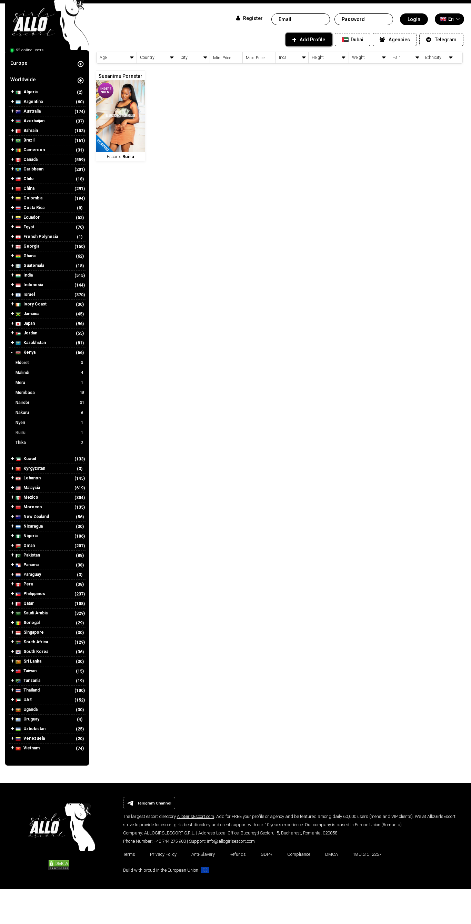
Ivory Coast (34, 304)
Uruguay (30, 719)
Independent (105, 90)
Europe (19, 63)
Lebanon (31, 478)
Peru (27, 584)
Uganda (30, 709)
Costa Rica (33, 207)
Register (252, 18)
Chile (28, 178)
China (28, 188)
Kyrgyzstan (33, 468)
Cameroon (33, 149)
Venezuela (33, 738)
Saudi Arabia (35, 613)
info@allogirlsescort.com (231, 841)
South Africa (35, 642)
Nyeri (49, 422)
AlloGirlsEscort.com (195, 816)
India (27, 275)
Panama (30, 564)
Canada (30, 159)
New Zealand (35, 516)
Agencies (399, 39)
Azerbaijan (33, 120)
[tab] (47, 63)
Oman (28, 545)
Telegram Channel (154, 803)
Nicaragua (32, 526)
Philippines (33, 593)
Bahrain (30, 130)
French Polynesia (40, 236)
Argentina (32, 101)
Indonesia (32, 284)
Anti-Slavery (203, 854)
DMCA (331, 854)
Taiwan (29, 670)
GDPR (266, 854)
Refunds (238, 854)
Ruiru (49, 432)
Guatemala (33, 265)
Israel (28, 294)
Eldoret (49, 362)
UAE (27, 699)
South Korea (35, 651)
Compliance (298, 854)
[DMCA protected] (59, 865)
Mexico (30, 497)
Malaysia (31, 487)
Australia (31, 111)
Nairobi (50, 402)
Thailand (31, 690)
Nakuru (49, 412)
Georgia (30, 246)
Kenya (29, 352)
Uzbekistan (34, 728)
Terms (129, 854)
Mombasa (50, 392)
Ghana (29, 255)
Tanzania (31, 680)
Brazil (28, 140)
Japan (28, 323)
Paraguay (31, 574)
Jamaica (30, 313)
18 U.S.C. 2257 (367, 854)
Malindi (49, 372)
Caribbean (32, 169)
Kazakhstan (34, 342)
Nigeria (30, 535)
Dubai (356, 39)
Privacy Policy (163, 854)
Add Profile (312, 39)
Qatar (28, 603)
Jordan (29, 333)
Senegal (31, 622)
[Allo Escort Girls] (47, 27)
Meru (49, 382)
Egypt (28, 227)
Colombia (32, 198)
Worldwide (23, 79)
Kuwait (29, 458)
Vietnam (31, 748)
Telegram (446, 39)
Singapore (33, 632)
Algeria (30, 92)
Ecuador (31, 217)
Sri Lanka (31, 661)
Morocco (32, 507)
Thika (49, 442)
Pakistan (31, 555)
